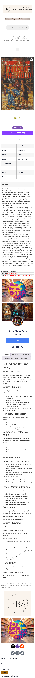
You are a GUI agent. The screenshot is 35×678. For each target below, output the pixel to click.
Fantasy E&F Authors (22, 584)
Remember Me (6, 669)
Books (10, 37)
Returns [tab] (6, 354)
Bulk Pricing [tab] (15, 354)
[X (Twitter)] (13, 347)
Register (15, 676)
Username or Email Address (9, 658)
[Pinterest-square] (17, 653)
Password (4, 664)
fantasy (6, 275)
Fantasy (15, 37)
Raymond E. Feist (15, 275)
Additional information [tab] (10, 358)
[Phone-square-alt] (13, 653)
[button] (17, 49)
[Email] (17, 347)
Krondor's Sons (27, 275)
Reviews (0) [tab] (25, 358)
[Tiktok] (22, 653)
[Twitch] (17, 646)
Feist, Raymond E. (15, 39)
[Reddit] (22, 646)
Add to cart (17, 128)
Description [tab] (26, 354)
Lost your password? (6, 676)
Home (5, 37)
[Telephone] (22, 347)
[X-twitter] (13, 646)
